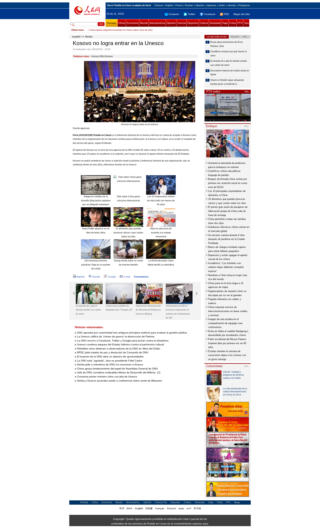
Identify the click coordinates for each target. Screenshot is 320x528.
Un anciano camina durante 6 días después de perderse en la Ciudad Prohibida (226, 239)
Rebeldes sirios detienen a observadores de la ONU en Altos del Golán (118, 348)
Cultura (204, 23)
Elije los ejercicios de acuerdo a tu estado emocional (161, 232)
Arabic (222, 5)
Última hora (77, 30)
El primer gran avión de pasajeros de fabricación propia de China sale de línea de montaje (227, 211)
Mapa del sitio (242, 14)
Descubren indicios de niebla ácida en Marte (229, 72)
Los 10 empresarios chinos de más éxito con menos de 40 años (161, 200)
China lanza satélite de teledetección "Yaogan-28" (119, 308)
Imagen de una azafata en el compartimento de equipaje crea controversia (225, 323)
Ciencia (181, 23)
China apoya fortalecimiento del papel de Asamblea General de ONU (118, 368)
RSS (226, 14)
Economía (133, 23)
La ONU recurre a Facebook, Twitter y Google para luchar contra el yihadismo (123, 340)
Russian (189, 5)
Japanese (211, 5)
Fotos (232, 23)
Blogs (237, 502)
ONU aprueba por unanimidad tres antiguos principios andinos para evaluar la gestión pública (132, 332)
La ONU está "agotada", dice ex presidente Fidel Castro (110, 360)
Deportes (192, 23)
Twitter (191, 14)
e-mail (127, 276)
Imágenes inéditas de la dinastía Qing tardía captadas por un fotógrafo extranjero (96, 200)
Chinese (158, 5)
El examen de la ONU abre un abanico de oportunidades (110, 356)
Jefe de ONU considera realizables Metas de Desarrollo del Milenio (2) (118, 372)
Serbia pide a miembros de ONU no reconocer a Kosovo (110, 364)
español (76, 36)
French (178, 5)
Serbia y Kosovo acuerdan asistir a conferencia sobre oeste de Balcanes (120, 380)
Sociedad (215, 23)
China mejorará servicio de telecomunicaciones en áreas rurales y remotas (227, 311)
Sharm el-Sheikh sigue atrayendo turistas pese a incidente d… (227, 82)
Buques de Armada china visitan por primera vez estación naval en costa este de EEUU (227, 183)
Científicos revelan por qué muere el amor (228, 53)
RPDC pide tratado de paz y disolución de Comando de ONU (112, 352)
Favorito (96, 276)
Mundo (144, 23)
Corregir (112, 276)
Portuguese (244, 5)
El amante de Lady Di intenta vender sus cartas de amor (88, 310)
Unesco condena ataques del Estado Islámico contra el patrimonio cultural (120, 344)
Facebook (209, 14)
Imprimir (80, 276)
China (121, 23)
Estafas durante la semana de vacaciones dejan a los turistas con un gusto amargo (227, 355)
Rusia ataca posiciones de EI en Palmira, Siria (226, 44)
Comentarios (141, 276)
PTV (239, 23)
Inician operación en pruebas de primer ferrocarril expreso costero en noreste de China (133, 30)
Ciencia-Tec (161, 502)
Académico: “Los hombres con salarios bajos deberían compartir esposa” (226, 267)
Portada (111, 23)
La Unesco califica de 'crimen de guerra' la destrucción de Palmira (115, 336)
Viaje (225, 23)
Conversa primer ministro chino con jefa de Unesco (107, 376)
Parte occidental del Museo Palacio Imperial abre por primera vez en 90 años (227, 343)
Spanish (200, 5)
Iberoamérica (157, 23)
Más (247, 91)
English (169, 5)
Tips (246, 23)
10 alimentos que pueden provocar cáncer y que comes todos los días (128, 232)
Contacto (174, 14)
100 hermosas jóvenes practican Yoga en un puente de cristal (95, 264)
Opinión (171, 23)
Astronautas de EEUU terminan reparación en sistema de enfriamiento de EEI (178, 312)
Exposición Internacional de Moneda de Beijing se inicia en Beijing (148, 310)
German (232, 5)
